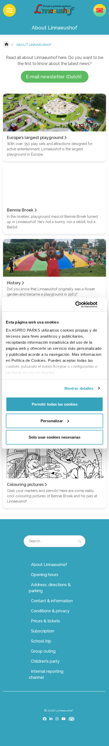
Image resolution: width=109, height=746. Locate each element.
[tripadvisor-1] (72, 719)
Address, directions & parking (50, 587)
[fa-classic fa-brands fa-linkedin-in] (50, 719)
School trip (41, 641)
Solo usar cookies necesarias (54, 437)
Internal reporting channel (46, 674)
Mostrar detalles (79, 388)
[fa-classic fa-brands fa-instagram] (57, 719)
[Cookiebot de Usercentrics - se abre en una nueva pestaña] (81, 304)
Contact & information (52, 600)
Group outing (43, 651)
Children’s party (45, 661)
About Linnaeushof (49, 564)
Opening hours (44, 574)
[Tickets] (99, 10)
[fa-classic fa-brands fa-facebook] (44, 719)
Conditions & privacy (50, 611)
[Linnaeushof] (54, 10)
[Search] (79, 541)
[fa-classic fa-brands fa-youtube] (64, 719)
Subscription (42, 631)
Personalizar (52, 420)
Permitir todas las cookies (55, 404)
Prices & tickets (45, 621)
